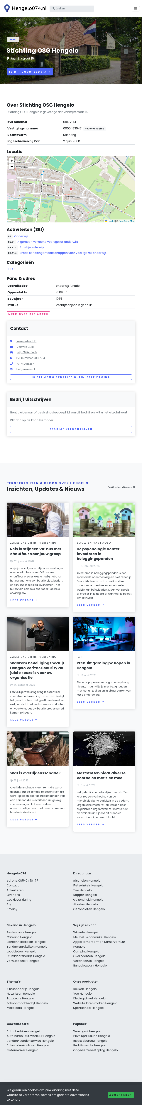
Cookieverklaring (19, 900)
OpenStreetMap (126, 220)
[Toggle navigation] (136, 8)
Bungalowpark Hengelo (90, 965)
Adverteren (15, 890)
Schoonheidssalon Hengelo (26, 942)
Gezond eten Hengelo (89, 909)
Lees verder (22, 600)
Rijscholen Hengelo (86, 880)
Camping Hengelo (86, 951)
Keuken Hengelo (85, 989)
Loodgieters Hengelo (21, 951)
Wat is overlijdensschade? (35, 773)
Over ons (13, 895)
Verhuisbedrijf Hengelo (23, 961)
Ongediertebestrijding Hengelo (95, 1050)
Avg (9, 904)
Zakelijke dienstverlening (33, 543)
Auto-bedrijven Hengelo (24, 1031)
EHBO (13, 39)
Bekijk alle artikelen (120, 487)
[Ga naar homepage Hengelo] (24, 8)
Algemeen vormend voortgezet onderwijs (47, 242)
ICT (79, 657)
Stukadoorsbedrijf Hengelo (26, 956)
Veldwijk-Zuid (25, 347)
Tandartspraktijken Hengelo (27, 947)
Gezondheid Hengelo (88, 900)
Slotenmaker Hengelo (22, 1050)
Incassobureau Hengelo (90, 1041)
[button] (71, 189)
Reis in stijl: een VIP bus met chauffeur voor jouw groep (36, 551)
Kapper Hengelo (85, 895)
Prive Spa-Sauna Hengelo (91, 1036)
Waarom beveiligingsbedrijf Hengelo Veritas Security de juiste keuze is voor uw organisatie (37, 670)
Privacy (12, 909)
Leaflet (111, 220)
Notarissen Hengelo (21, 993)
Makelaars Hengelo (21, 1008)
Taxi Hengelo (82, 890)
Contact (13, 885)
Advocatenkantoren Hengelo (28, 1045)
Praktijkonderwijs (32, 247)
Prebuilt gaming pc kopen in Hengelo (103, 665)
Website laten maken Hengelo (95, 1003)
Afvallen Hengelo (85, 904)
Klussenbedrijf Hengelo (23, 989)
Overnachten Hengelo (89, 956)
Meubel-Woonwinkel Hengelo (94, 937)
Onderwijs (21, 236)
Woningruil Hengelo (87, 1031)
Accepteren (120, 1094)
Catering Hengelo (19, 937)
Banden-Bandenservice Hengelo (30, 1041)
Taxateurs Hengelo (20, 998)
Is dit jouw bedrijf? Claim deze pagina (71, 377)
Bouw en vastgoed (94, 543)
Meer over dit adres (28, 314)
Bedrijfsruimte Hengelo (89, 1045)
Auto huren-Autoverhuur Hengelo (31, 1036)
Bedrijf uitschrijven (71, 429)
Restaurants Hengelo (22, 932)
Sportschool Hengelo (88, 1008)
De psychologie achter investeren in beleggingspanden (98, 553)
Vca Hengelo (82, 993)
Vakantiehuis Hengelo (88, 961)
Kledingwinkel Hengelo (89, 998)
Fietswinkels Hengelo (88, 885)
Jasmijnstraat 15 (22, 58)
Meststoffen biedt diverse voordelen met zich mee (101, 775)
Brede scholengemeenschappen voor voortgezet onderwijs (63, 253)
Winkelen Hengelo (86, 932)
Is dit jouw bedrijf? (30, 71)
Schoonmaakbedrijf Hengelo (27, 1003)
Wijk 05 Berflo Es (27, 352)
